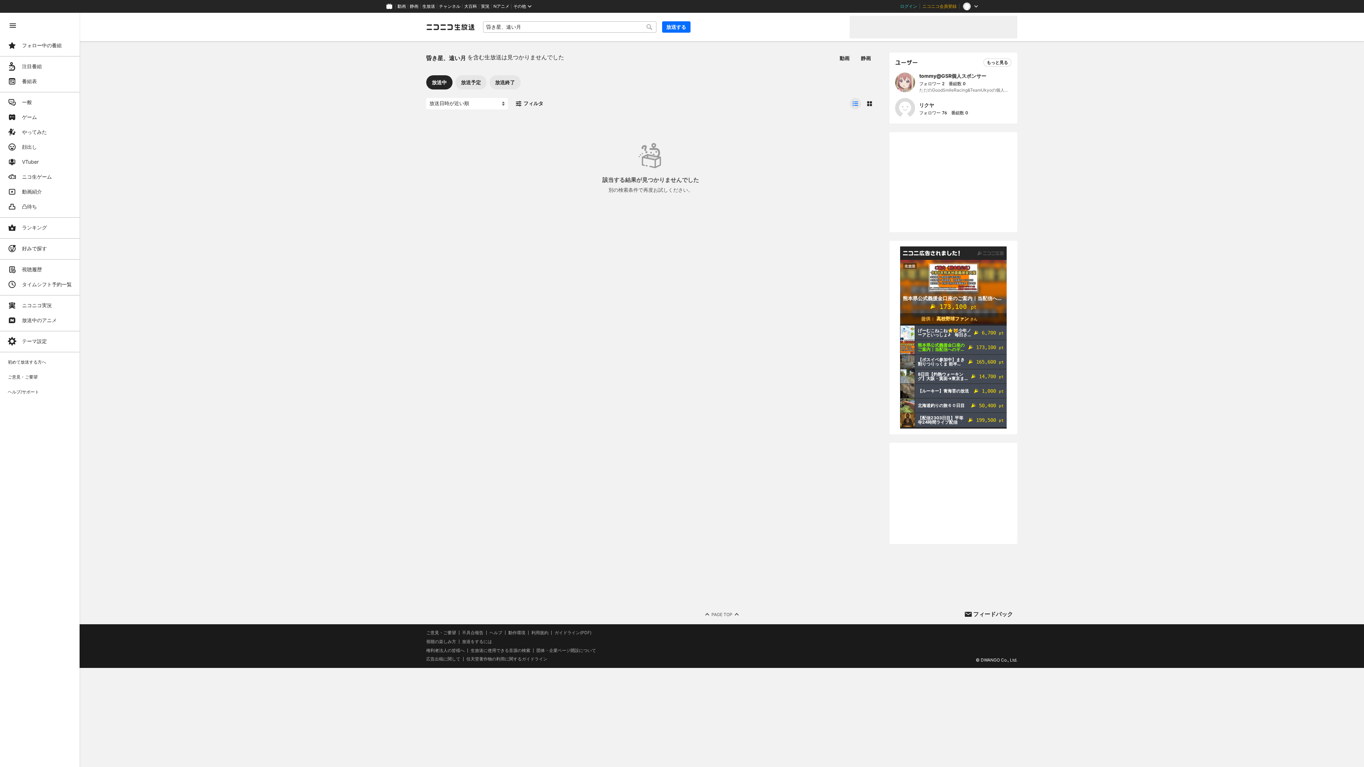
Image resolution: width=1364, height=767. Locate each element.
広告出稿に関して (443, 659)
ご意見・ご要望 (441, 632)
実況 (485, 6)
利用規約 (539, 633)
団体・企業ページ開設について (566, 650)
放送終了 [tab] (505, 82)
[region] (40, 390)
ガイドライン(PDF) (572, 633)
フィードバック (993, 614)
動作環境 (516, 633)
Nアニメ (501, 6)
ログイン (908, 6)
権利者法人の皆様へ (445, 650)
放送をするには (477, 642)
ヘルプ (495, 633)
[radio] (855, 103)
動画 (401, 6)
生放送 (428, 6)
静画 (414, 6)
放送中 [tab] (439, 82)
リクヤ (926, 105)
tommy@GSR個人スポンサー (952, 76)
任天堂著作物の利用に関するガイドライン (506, 659)
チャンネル (449, 6)
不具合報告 (472, 633)
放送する (676, 27)
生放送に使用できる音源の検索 (500, 650)
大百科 (470, 6)
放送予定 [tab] (471, 82)
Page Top (721, 614)
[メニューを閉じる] (13, 25)
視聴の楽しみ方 (441, 641)
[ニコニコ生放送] (450, 27)
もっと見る (997, 62)
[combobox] (569, 27)
